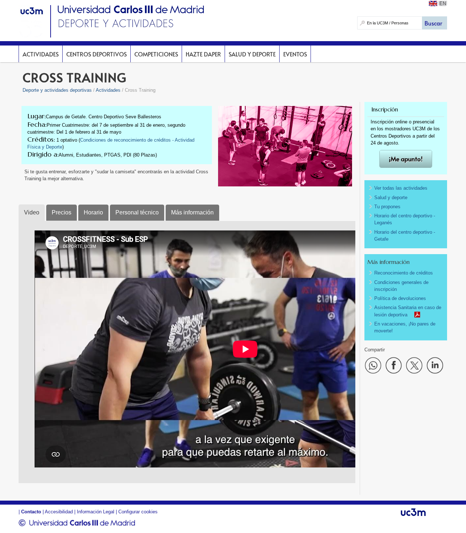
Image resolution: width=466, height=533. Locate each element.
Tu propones (387, 206)
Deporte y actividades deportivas (57, 90)
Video (31, 212)
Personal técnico (137, 212)
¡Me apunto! (406, 159)
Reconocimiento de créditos (403, 273)
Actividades (41, 54)
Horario (93, 212)
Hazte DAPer (203, 54)
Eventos (295, 54)
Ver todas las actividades (400, 188)
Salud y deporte (252, 54)
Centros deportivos (96, 54)
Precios (61, 212)
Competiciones (156, 54)
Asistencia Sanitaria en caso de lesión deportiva (407, 311)
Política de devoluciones (400, 298)
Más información (192, 212)
